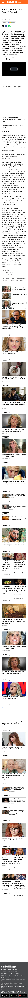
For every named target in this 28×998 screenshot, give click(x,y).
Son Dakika (4, 973)
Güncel (11, 973)
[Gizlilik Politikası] (14, 990)
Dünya (17, 973)
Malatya (5, 125)
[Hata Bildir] (22, 992)
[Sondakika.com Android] (14, 995)
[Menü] (3, 2)
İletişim (12, 971)
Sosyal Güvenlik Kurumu (10, 147)
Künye (16, 971)
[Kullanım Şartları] (5, 990)
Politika (3, 977)
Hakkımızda (3, 971)
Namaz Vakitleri (12, 977)
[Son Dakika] (14, 2)
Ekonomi (3, 975)
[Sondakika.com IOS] (5, 995)
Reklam (8, 971)
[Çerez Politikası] (10, 991)
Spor (9, 975)
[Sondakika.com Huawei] (23, 995)
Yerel (22, 975)
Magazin (16, 975)
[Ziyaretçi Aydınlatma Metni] (13, 992)
